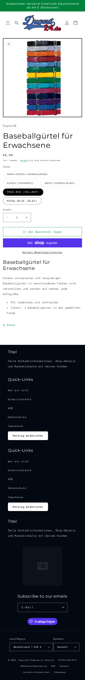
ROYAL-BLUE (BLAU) (22, 200)
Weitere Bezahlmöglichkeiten (43, 252)
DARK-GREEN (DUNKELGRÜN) (29, 175)
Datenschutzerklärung (34, 666)
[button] (8, 23)
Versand (24, 160)
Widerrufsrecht (20, 399)
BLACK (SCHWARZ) (22, 184)
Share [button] (11, 324)
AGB (10, 408)
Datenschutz (17, 417)
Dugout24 (24, 660)
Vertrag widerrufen (28, 435)
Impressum (15, 425)
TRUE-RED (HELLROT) (23, 192)
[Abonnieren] (63, 607)
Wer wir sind (18, 390)
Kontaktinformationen (36, 672)
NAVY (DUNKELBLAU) (62, 184)
